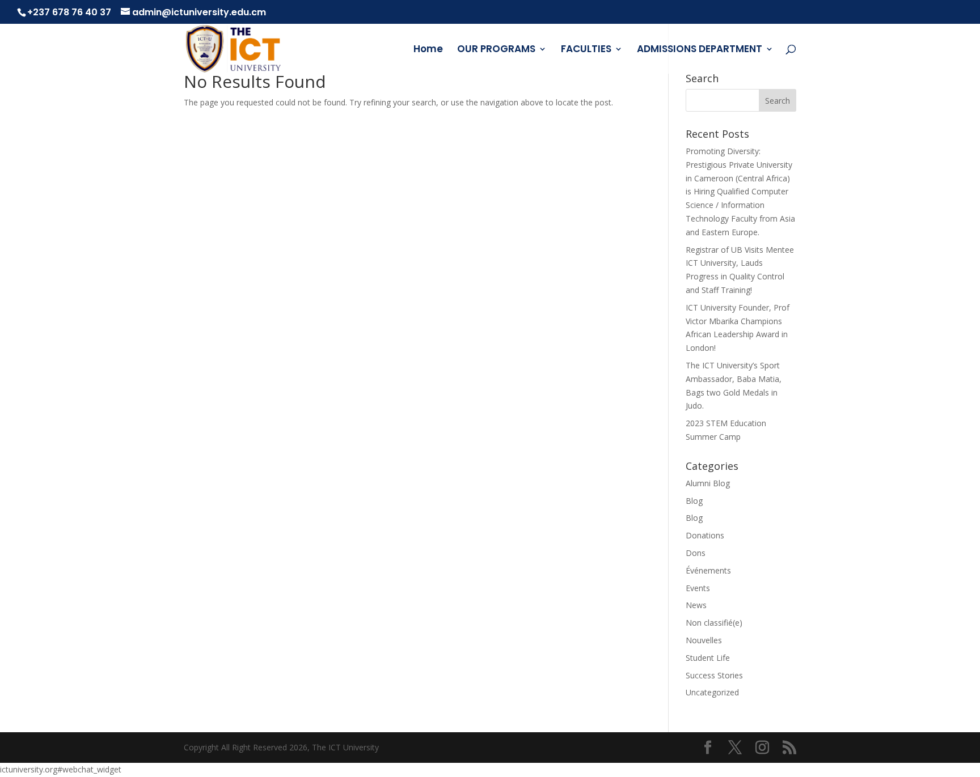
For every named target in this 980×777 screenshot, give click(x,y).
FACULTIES (586, 50)
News (696, 605)
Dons (696, 552)
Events (698, 588)
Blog (694, 500)
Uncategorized (712, 692)
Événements (708, 570)
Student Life (708, 657)
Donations (705, 535)
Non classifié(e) (714, 622)
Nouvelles (704, 640)
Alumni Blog (708, 483)
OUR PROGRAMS (496, 50)
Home (428, 50)
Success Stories (714, 675)
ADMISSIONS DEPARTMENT (699, 50)
